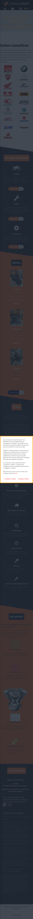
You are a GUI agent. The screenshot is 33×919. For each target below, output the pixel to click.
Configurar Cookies (10, 479)
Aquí (15, 473)
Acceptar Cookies (23, 479)
